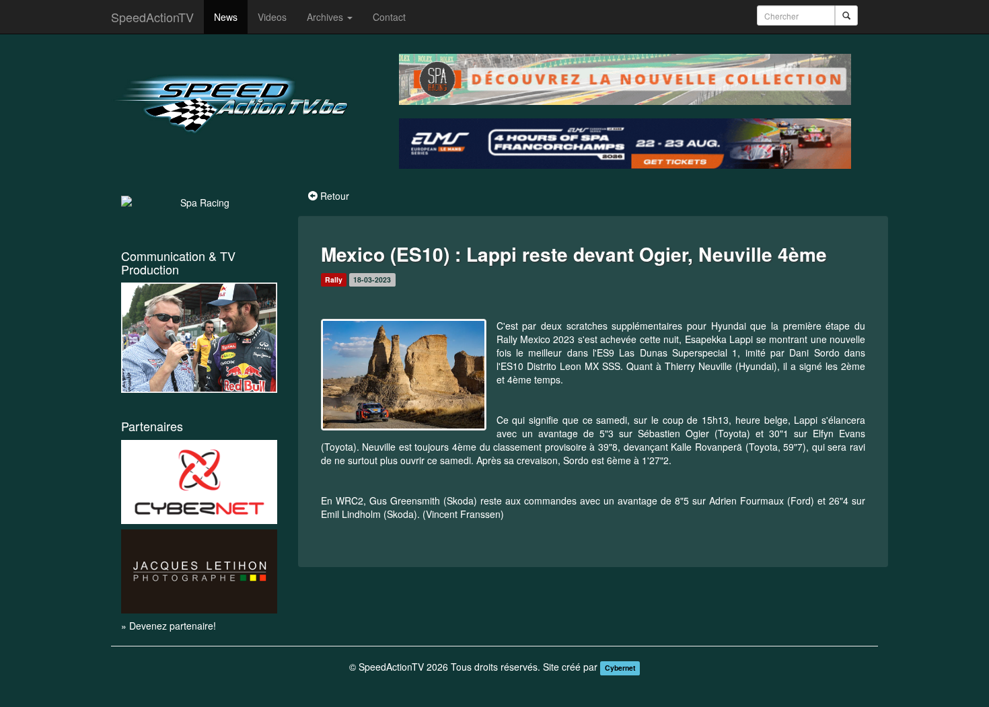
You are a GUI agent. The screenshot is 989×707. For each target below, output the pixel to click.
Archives (326, 17)
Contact (389, 17)
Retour (334, 195)
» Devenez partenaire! (168, 625)
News (225, 17)
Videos (272, 17)
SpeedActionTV (152, 17)
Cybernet (620, 668)
